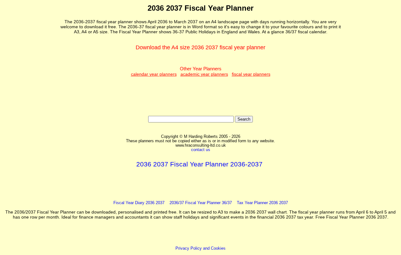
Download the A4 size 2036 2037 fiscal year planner (200, 47)
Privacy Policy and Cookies (200, 248)
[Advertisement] (31, 97)
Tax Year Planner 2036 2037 (262, 203)
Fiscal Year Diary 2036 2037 (138, 203)
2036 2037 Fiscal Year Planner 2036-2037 (199, 164)
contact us (200, 150)
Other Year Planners (200, 71)
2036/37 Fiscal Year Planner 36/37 (200, 203)
